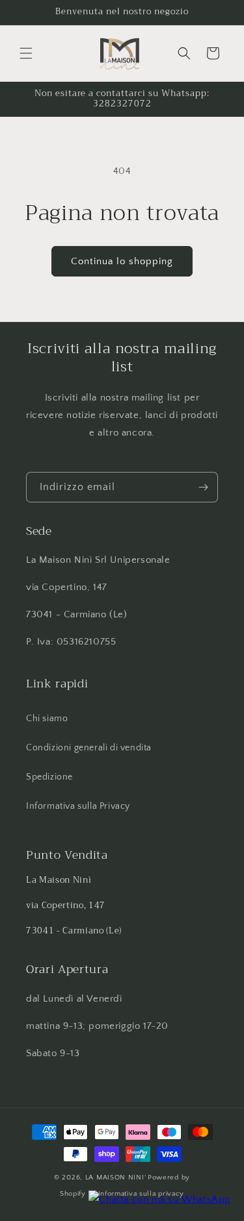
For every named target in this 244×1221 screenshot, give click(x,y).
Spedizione (49, 777)
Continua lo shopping (122, 261)
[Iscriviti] (203, 487)
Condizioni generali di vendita (89, 748)
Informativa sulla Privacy (78, 806)
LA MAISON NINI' (115, 1177)
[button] (26, 53)
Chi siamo (47, 718)
